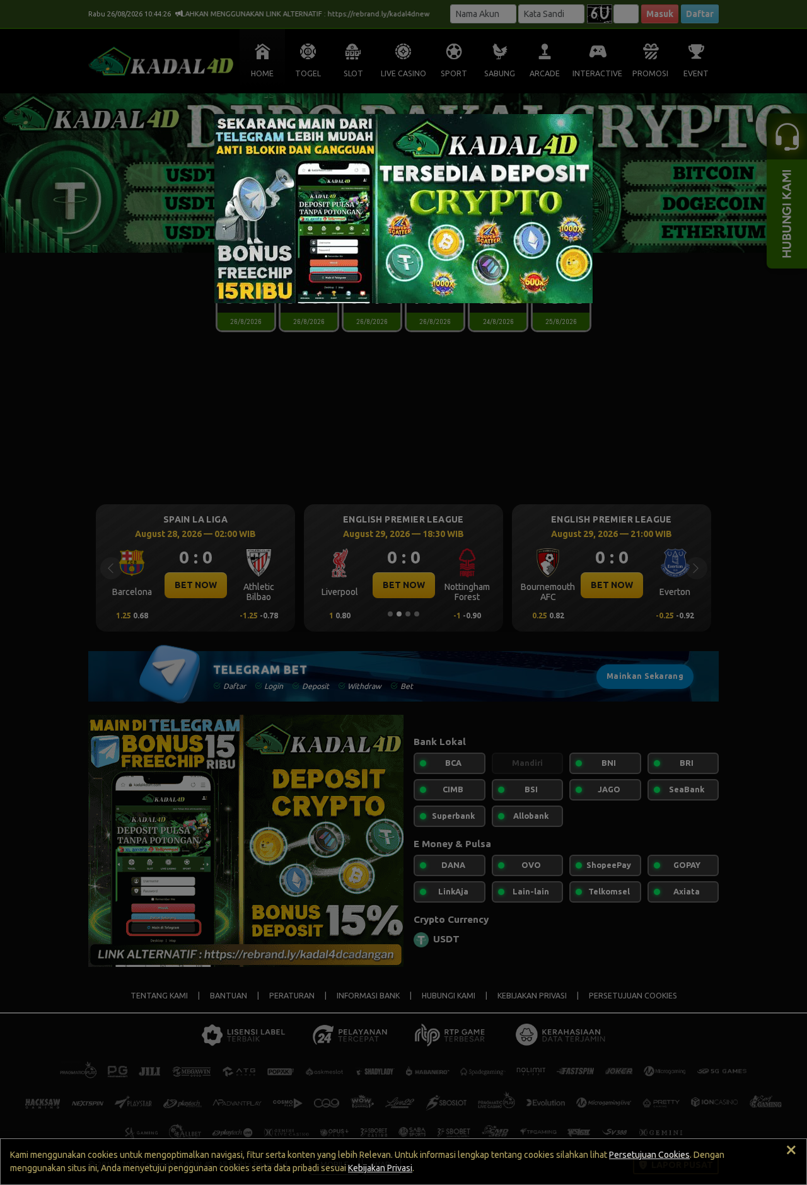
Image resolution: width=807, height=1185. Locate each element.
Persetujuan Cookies (649, 1155)
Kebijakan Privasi (380, 1168)
